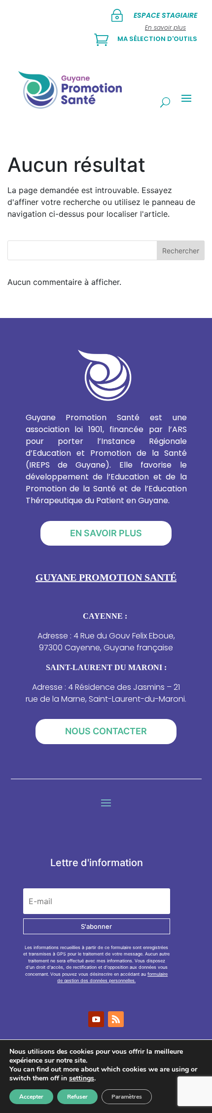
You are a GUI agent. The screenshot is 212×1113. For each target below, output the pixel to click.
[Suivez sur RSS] (116, 1019)
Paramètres (126, 1097)
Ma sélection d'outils (157, 38)
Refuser (77, 1097)
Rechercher (180, 250)
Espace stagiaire (165, 15)
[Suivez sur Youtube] (96, 1019)
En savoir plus (106, 533)
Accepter (31, 1097)
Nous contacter (106, 731)
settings (81, 1078)
